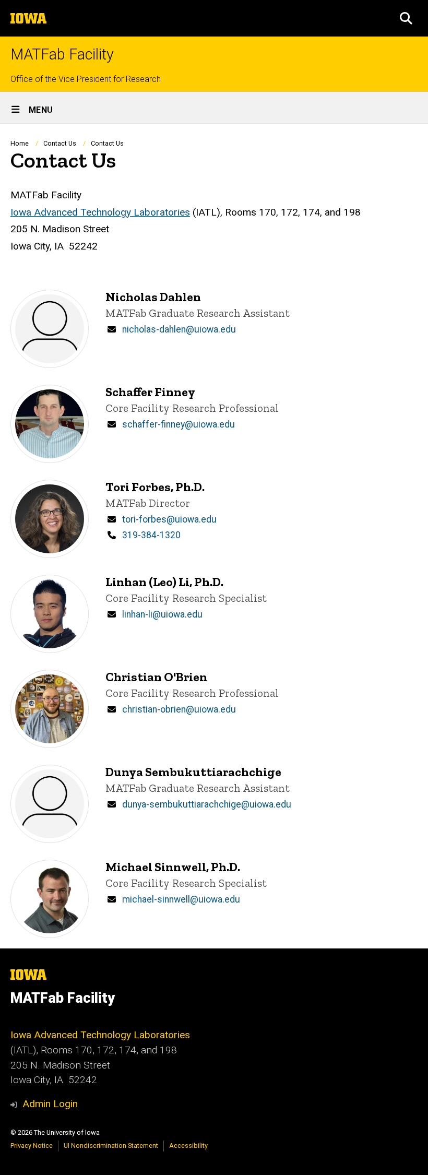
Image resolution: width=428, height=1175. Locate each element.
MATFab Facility (62, 54)
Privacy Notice (31, 1145)
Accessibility (188, 1145)
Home (19, 143)
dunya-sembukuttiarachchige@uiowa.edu (206, 804)
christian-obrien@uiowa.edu (179, 709)
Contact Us (59, 143)
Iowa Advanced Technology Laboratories (100, 212)
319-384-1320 (151, 535)
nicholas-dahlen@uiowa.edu (179, 329)
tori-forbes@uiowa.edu (169, 519)
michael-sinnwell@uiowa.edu (181, 899)
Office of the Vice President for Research (85, 79)
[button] (406, 18)
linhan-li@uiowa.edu (162, 614)
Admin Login (50, 1104)
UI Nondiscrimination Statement (111, 1145)
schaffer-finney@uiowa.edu (178, 424)
